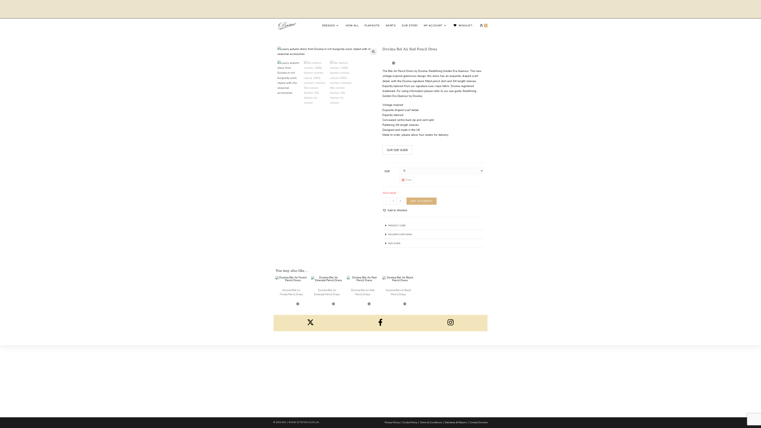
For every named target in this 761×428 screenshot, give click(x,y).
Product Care (397, 225)
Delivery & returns (400, 234)
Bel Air (284, 287)
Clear (408, 180)
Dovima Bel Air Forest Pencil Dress (291, 292)
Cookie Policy (409, 422)
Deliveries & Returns (456, 422)
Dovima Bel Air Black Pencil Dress (398, 292)
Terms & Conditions (431, 422)
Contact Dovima (478, 422)
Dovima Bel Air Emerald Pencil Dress (327, 292)
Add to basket (421, 201)
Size (387, 171)
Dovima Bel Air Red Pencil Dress (362, 292)
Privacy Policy (392, 422)
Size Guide (394, 243)
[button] (373, 52)
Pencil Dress (295, 287)
